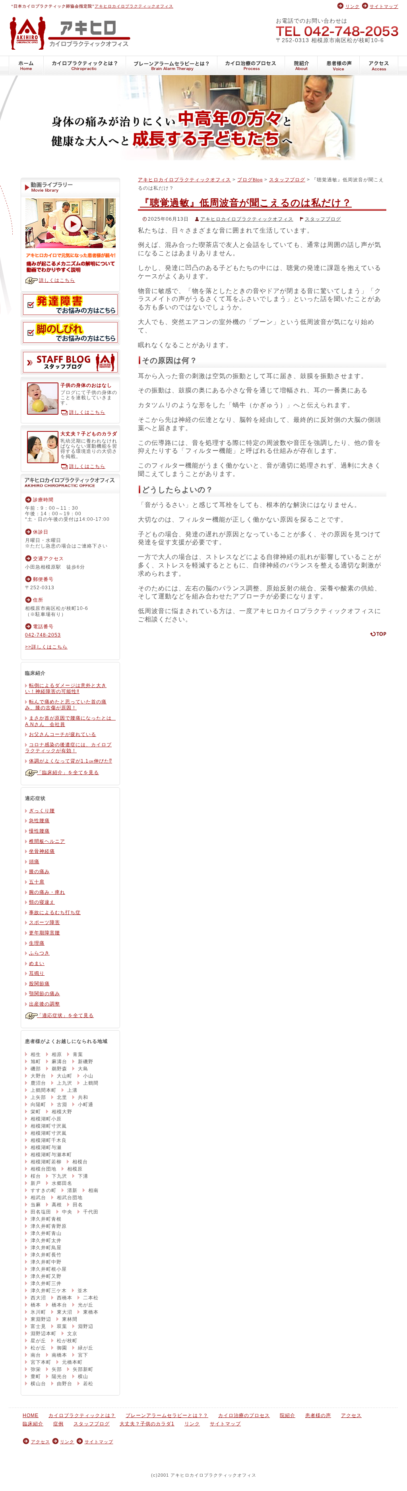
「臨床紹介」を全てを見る (68, 772)
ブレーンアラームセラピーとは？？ (171, 65)
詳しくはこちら (57, 280)
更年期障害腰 (44, 933)
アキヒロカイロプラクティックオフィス (134, 6)
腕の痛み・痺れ (47, 892)
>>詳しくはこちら (46, 647)
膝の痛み (39, 871)
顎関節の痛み (44, 993)
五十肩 (37, 882)
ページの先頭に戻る (377, 633)
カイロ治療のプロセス (251, 65)
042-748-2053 (337, 30)
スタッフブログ (287, 179)
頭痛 (34, 861)
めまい (37, 963)
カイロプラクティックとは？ (85, 65)
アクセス (379, 65)
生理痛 (37, 943)
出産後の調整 (44, 1004)
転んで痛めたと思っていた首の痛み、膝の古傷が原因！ (66, 705)
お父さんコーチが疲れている (62, 734)
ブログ (250, 179)
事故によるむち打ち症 (55, 912)
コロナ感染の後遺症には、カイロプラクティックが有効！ (68, 748)
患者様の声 (339, 65)
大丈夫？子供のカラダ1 (147, 1424)
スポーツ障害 (44, 922)
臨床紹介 (33, 1424)
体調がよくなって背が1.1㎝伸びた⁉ (70, 761)
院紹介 (301, 65)
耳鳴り (37, 973)
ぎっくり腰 (42, 810)
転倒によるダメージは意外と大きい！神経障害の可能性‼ (66, 689)
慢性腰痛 (39, 831)
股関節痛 (39, 983)
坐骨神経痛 (42, 851)
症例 (58, 1424)
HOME (26, 65)
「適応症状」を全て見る (65, 1015)
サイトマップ (384, 6)
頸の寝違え (42, 902)
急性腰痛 (39, 820)
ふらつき (39, 953)
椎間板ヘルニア (47, 841)
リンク (352, 6)
